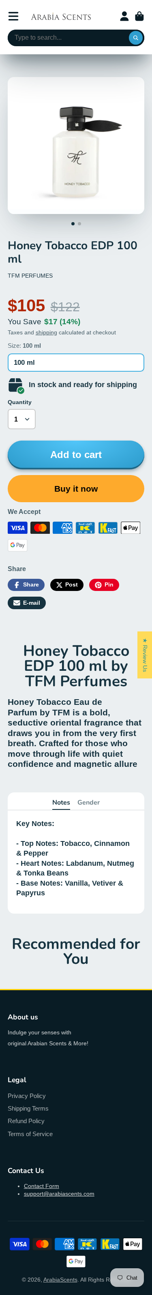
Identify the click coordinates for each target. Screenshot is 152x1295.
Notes (61, 802)
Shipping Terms (28, 1108)
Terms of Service (30, 1133)
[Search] (136, 38)
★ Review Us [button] (145, 655)
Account (124, 16)
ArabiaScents (60, 1279)
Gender (88, 802)
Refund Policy (26, 1120)
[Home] (60, 16)
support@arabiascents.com (59, 1193)
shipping (46, 332)
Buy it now (76, 488)
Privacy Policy (27, 1095)
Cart (139, 16)
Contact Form (41, 1186)
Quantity (20, 402)
